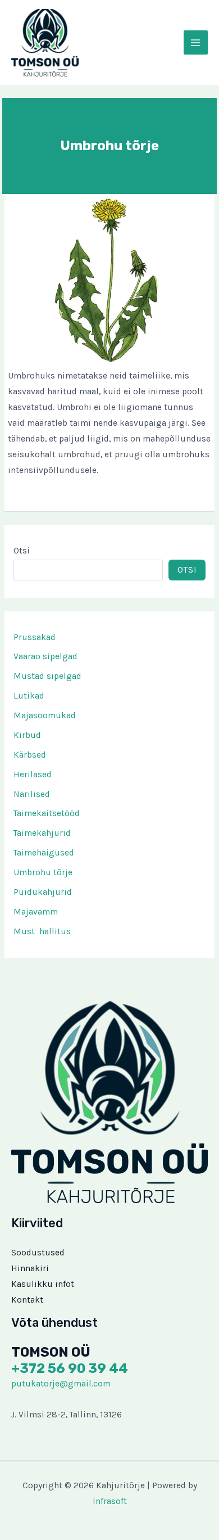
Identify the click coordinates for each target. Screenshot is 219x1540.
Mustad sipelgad (47, 676)
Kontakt (27, 1300)
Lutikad (28, 696)
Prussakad (34, 637)
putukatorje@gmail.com (61, 1384)
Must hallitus (42, 931)
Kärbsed (29, 755)
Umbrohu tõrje (42, 872)
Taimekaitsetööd (46, 813)
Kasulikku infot (42, 1284)
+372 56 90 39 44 (69, 1368)
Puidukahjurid (42, 892)
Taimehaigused (43, 853)
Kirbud (27, 735)
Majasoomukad (44, 715)
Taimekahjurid (42, 833)
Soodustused (38, 1253)
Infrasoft (110, 1501)
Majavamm (35, 912)
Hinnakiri (30, 1268)
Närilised (31, 794)
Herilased (32, 774)
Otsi (21, 551)
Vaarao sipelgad (45, 656)
